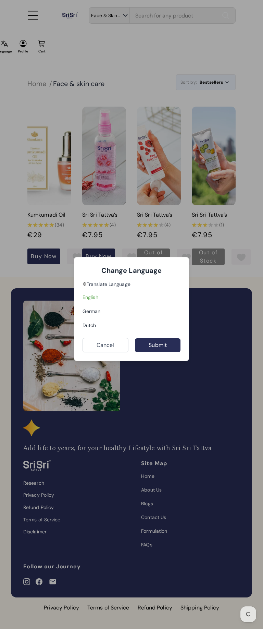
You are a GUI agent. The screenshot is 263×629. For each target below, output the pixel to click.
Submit (158, 345)
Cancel (105, 345)
